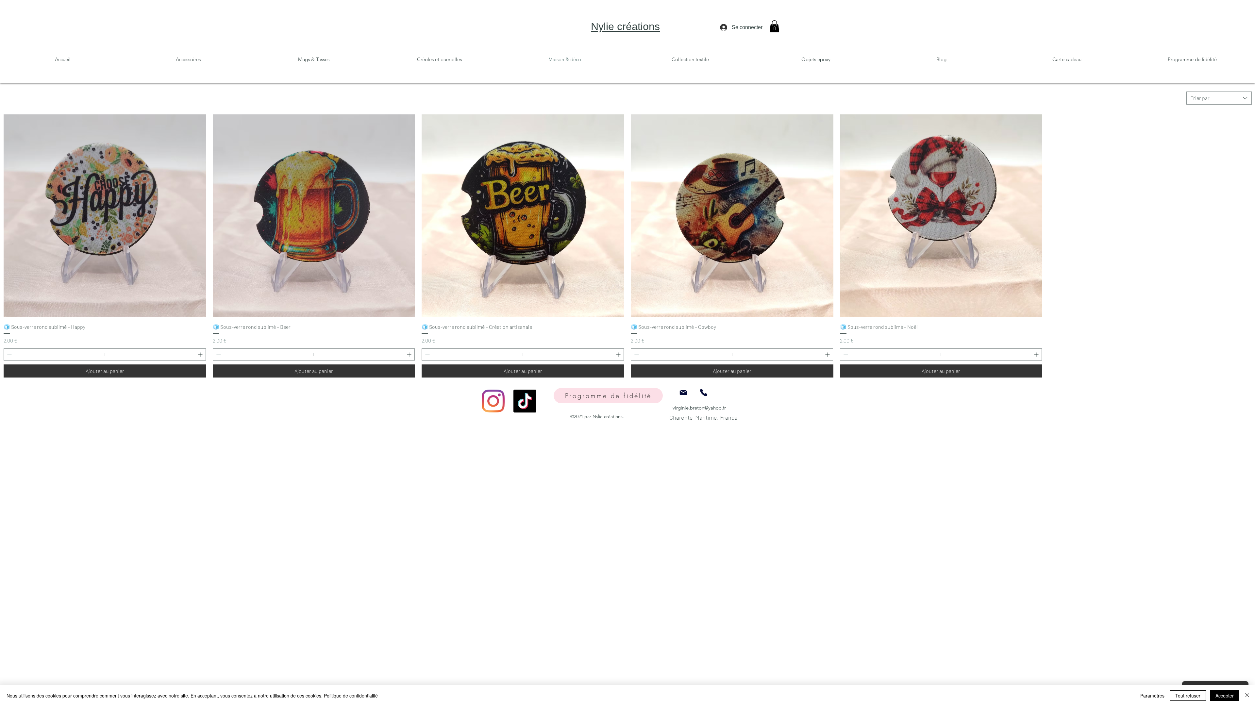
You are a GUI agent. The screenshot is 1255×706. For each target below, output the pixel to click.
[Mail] (683, 392)
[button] (774, 26)
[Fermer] (1247, 695)
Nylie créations (625, 26)
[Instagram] (493, 401)
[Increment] (201, 354)
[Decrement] (9, 354)
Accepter (1224, 695)
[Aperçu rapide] (105, 215)
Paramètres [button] (1152, 695)
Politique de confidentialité (351, 695)
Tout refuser (1187, 695)
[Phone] (704, 392)
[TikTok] (524, 401)
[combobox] (1219, 98)
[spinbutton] (105, 354)
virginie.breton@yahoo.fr (699, 408)
